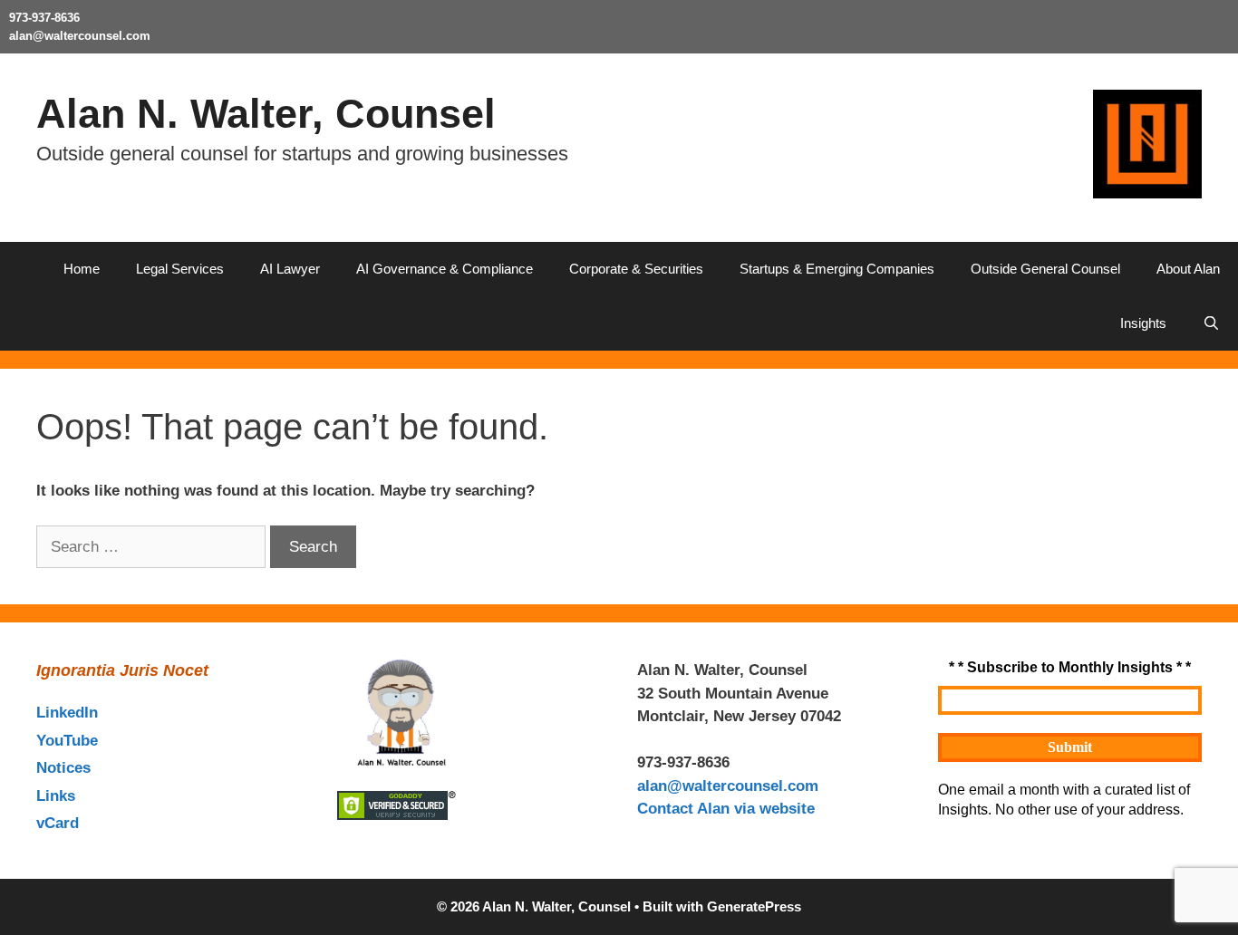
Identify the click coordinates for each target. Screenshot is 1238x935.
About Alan (1188, 268)
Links (55, 796)
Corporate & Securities (636, 268)
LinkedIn (67, 712)
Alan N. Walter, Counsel (266, 114)
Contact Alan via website (726, 808)
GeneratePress (754, 906)
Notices (63, 767)
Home (81, 268)
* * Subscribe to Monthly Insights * (1070, 667)
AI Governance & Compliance (444, 268)
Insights (1143, 323)
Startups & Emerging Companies (837, 268)
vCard (57, 823)
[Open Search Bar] (1211, 323)
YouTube (67, 740)
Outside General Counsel (1045, 268)
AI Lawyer (290, 268)
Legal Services (180, 268)
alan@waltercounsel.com (79, 36)
